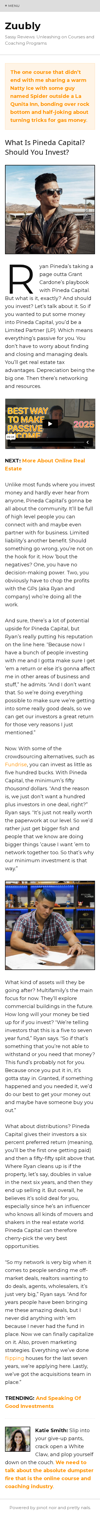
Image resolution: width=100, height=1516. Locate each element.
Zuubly (23, 26)
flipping (14, 1358)
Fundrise (16, 765)
